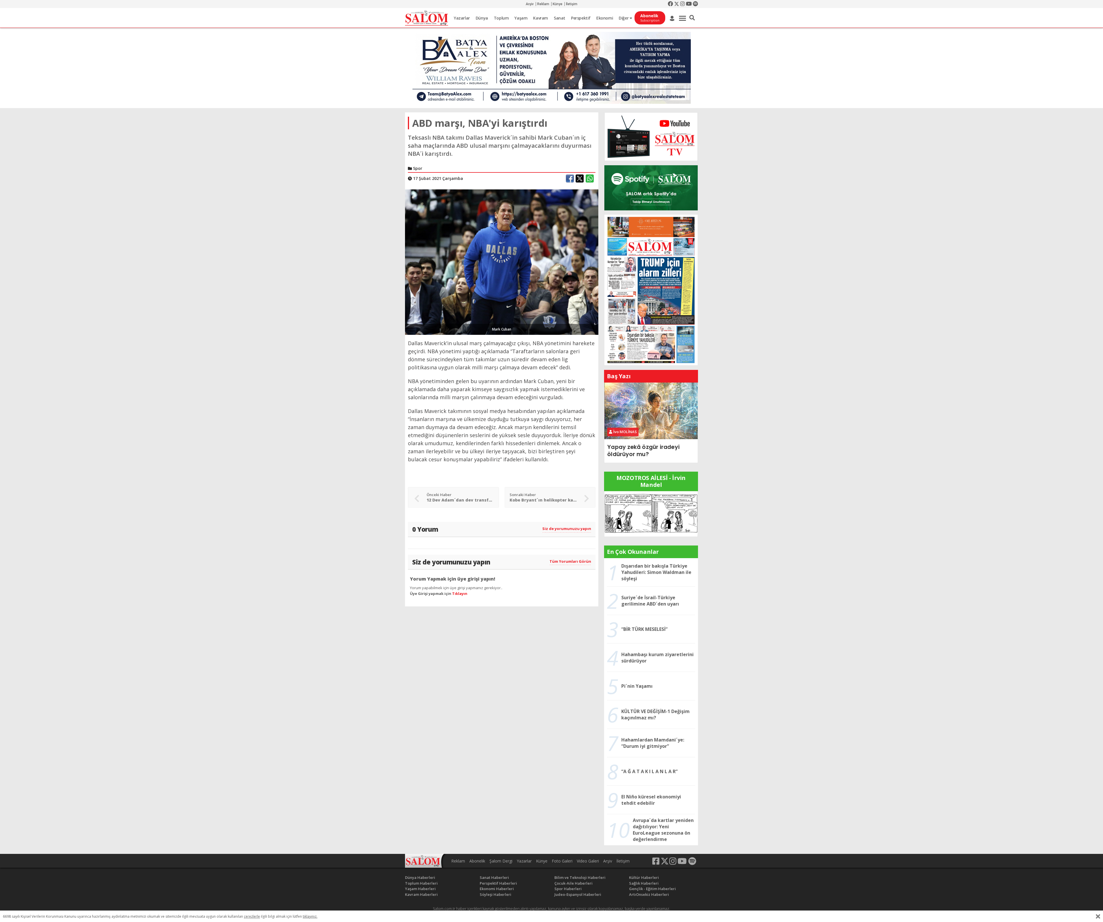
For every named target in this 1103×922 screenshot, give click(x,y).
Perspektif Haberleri (498, 883)
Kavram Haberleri (421, 894)
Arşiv (530, 4)
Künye (557, 4)
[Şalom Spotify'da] (651, 187)
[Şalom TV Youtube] (651, 136)
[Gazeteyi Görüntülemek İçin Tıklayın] (651, 289)
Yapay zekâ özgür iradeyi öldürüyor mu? (643, 450)
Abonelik (477, 861)
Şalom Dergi (500, 861)
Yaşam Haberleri (420, 888)
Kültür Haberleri (644, 877)
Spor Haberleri (568, 888)
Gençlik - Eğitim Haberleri (652, 888)
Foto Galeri (562, 861)
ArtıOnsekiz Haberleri (649, 894)
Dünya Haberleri (420, 877)
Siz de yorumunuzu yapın (566, 528)
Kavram (540, 18)
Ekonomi (604, 18)
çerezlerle (252, 916)
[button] (692, 18)
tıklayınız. (310, 916)
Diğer (624, 18)
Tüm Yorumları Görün (570, 561)
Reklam (543, 4)
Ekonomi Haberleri (497, 888)
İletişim (571, 4)
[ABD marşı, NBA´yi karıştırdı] (501, 261)
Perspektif (581, 18)
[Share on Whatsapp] (590, 178)
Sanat (559, 18)
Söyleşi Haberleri (495, 894)
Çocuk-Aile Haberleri (573, 883)
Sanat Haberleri (494, 877)
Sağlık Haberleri (644, 883)
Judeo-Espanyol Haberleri (577, 894)
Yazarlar (462, 18)
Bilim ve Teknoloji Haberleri (580, 877)
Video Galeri (588, 861)
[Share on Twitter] (580, 178)
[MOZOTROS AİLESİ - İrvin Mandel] (651, 513)
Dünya (482, 18)
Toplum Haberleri (421, 883)
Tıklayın (459, 593)
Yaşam (520, 18)
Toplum (501, 18)
